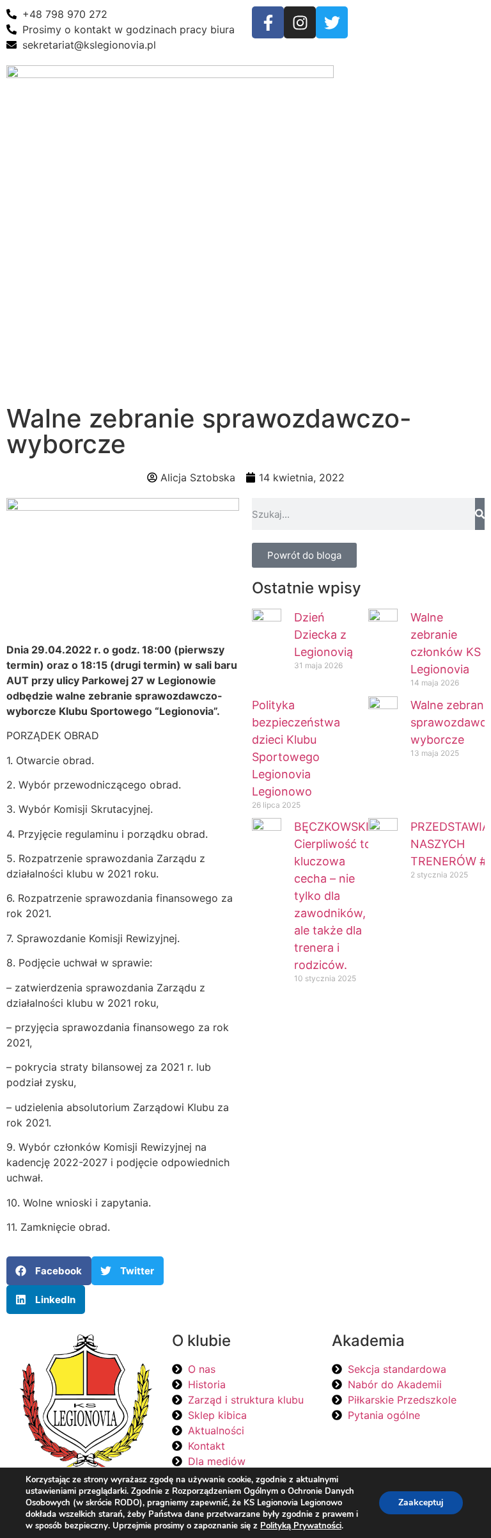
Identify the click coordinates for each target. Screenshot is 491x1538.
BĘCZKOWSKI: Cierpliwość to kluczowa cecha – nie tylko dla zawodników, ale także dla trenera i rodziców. (333, 896)
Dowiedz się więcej (334, 1148)
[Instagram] (300, 22)
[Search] (480, 514)
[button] (368, 77)
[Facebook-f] (268, 22)
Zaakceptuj (421, 1502)
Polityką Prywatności (300, 1526)
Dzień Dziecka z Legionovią (323, 635)
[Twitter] (332, 22)
